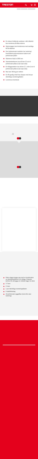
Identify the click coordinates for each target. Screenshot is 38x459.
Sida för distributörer (19, 442)
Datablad (9, 92)
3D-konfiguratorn (19, 426)
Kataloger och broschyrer (19, 429)
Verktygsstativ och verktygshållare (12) (14, 161)
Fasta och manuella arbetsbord (19, 387)
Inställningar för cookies (19, 245)
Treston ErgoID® (19, 415)
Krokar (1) (6, 151)
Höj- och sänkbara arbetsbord (19, 384)
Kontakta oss (26, 1)
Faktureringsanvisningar (19, 445)
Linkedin (18, 335)
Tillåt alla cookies (19, 235)
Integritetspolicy (18, 331)
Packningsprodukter (19, 382)
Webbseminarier (19, 434)
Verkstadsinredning (19, 376)
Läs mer (8, 229)
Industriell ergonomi (19, 402)
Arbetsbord (19, 352)
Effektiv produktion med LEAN (19, 407)
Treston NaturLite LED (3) (11, 157)
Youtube (18, 340)
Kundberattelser (19, 439)
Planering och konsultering (19, 397)
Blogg (19, 437)
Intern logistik (19, 413)
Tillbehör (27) (21, 121)
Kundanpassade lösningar (19, 399)
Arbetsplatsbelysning (19, 363)
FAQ (19, 418)
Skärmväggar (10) (7, 121)
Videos (19, 431)
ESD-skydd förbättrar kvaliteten (19, 405)
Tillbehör (19, 368)
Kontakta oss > (19, 450)
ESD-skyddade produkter (19, 379)
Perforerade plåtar (19, 202)
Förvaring (19, 355)
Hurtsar (19, 360)
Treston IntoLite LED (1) (10, 154)
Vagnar (19, 358)
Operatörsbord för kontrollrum (19, 410)
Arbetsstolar (19, 366)
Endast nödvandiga (19, 240)
